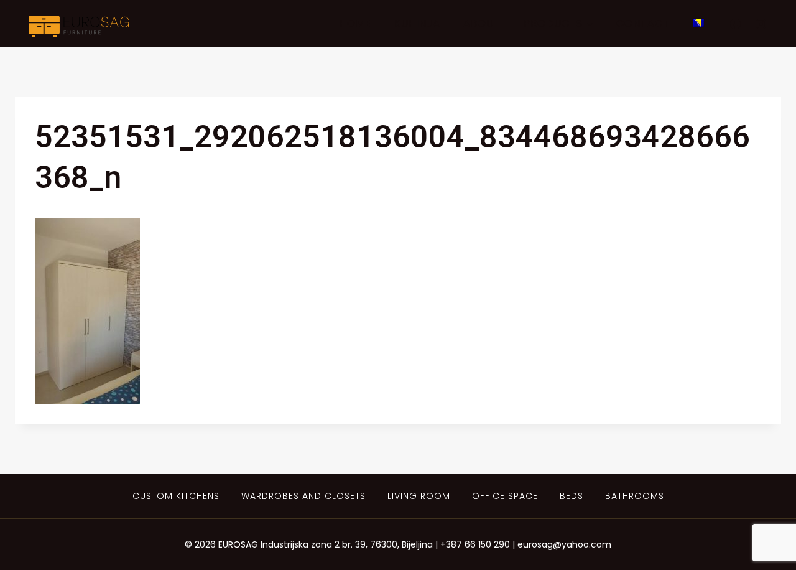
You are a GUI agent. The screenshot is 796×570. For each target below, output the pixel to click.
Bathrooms (634, 496)
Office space (505, 496)
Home (355, 23)
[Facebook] (735, 23)
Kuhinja (417, 23)
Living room (418, 496)
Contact (643, 23)
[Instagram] (760, 23)
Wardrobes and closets (303, 496)
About (482, 23)
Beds (571, 496)
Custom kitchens (176, 496)
